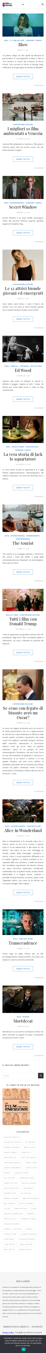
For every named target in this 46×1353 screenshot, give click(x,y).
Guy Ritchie (9, 1178)
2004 (6, 203)
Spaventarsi (32, 447)
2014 (15, 939)
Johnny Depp (10, 1193)
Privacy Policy (8, 1332)
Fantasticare (34, 826)
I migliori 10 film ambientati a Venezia (23, 131)
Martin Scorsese (31, 1198)
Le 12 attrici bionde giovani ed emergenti (23, 291)
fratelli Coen (21, 1173)
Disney (7, 1173)
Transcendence (23, 943)
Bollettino (12, 615)
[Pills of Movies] (7, 4)
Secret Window (23, 207)
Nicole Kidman (26, 1203)
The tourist (23, 543)
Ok (24, 1349)
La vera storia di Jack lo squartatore (23, 456)
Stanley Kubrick (29, 1234)
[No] (43, 1344)
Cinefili (14, 366)
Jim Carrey (28, 1188)
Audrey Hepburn (12, 1147)
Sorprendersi (17, 203)
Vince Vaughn (26, 1244)
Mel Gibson (9, 1203)
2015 (19, 1017)
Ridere (26, 1017)
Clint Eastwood (28, 1157)
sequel (29, 1229)
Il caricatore (17, 40)
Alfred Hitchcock (12, 1142)
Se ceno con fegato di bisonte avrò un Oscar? (23, 712)
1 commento (38, 1055)
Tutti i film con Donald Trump (23, 621)
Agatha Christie (12, 1137)
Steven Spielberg (27, 1239)
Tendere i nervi (34, 40)
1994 (6, 366)
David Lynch (32, 1168)
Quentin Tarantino (13, 1214)
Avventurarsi (18, 536)
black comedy (10, 1152)
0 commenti (39, 85)
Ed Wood (23, 370)
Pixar (33, 1208)
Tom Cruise (9, 1244)
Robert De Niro (28, 1219)
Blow (23, 44)
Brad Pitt (26, 1152)
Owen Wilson (20, 1208)
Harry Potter (10, 1183)
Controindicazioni (23, 125)
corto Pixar (31, 1163)
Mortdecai (23, 1020)
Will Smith (9, 1249)
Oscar (7, 1208)
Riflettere (36, 366)
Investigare (18, 447)
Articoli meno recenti (16, 1065)
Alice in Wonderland (23, 830)
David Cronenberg (12, 1168)
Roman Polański (12, 1224)
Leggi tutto (23, 76)
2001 (6, 40)
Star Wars (9, 1239)
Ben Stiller (29, 1147)
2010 (7, 536)
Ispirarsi (24, 366)
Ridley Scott (10, 1219)
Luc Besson (26, 1193)
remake (30, 1214)
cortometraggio (12, 1163)
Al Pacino (30, 1142)
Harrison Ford (27, 1178)
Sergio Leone (10, 1234)
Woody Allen (25, 1249)
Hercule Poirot (29, 1183)
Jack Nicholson (11, 1188)
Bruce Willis (10, 1157)
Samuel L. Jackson (13, 1229)
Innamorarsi (33, 536)
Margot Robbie (11, 1198)
